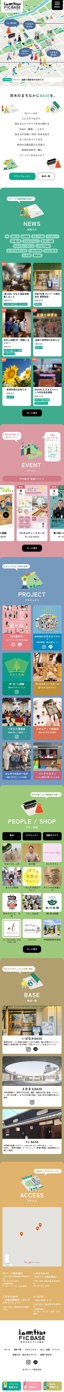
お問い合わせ (46, 1354)
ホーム (7, 1349)
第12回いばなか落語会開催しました (16, 295)
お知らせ (16, 1354)
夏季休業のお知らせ (17, 389)
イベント (56, 1349)
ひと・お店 (45, 1349)
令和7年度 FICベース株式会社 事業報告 (47, 295)
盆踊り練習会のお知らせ (47, 340)
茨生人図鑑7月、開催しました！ (16, 341)
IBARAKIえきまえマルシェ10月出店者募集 (46, 391)
